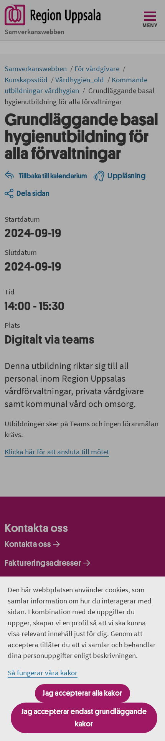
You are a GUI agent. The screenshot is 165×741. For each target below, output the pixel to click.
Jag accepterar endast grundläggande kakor (84, 718)
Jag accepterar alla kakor (82, 693)
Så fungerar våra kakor (43, 672)
